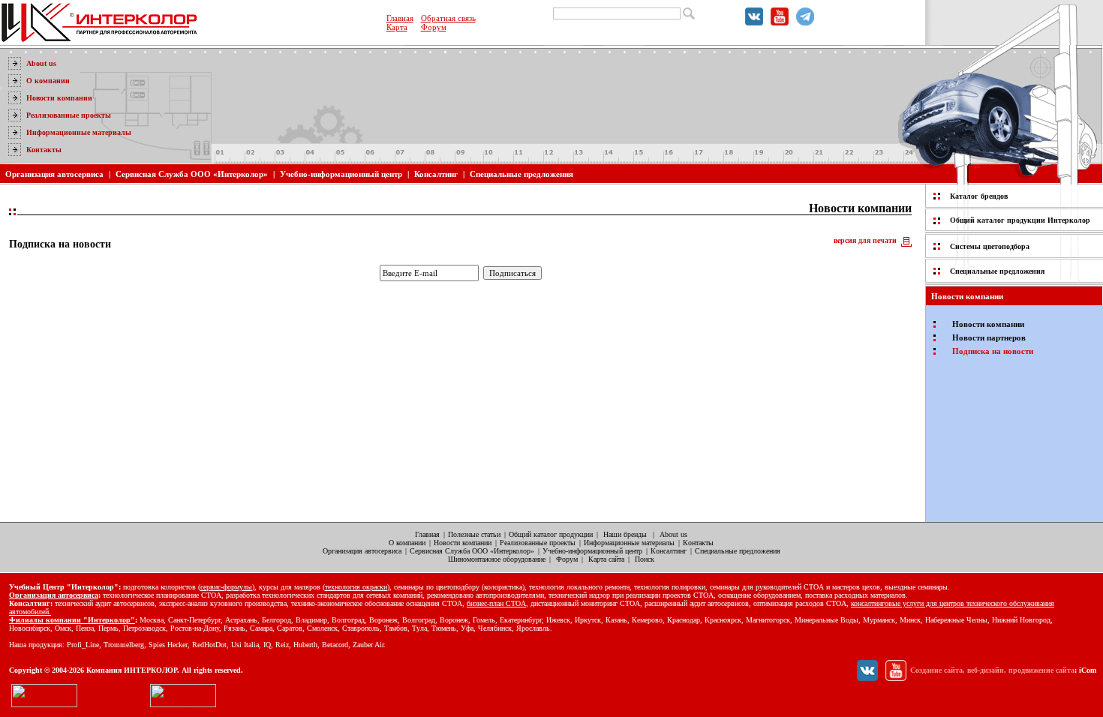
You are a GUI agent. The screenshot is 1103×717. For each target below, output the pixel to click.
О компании (48, 80)
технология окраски (356, 587)
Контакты (44, 150)
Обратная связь (448, 18)
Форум (433, 27)
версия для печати (865, 240)
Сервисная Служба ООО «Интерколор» (192, 174)
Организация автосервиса (54, 174)
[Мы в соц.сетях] (754, 22)
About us (41, 63)
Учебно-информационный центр (341, 174)
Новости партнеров (989, 337)
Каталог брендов (979, 196)
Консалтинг (436, 174)
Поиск (644, 559)
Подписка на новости (992, 351)
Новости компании (59, 98)
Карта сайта (606, 559)
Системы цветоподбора (989, 246)
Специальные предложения (521, 174)
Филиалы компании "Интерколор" (72, 620)
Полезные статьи (474, 534)
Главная (399, 18)
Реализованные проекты (68, 115)
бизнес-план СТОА (496, 603)
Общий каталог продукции (551, 534)
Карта (396, 27)
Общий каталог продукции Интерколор (1020, 220)
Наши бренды (625, 534)
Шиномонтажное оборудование (496, 559)
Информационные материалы (78, 132)
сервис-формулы (226, 587)
